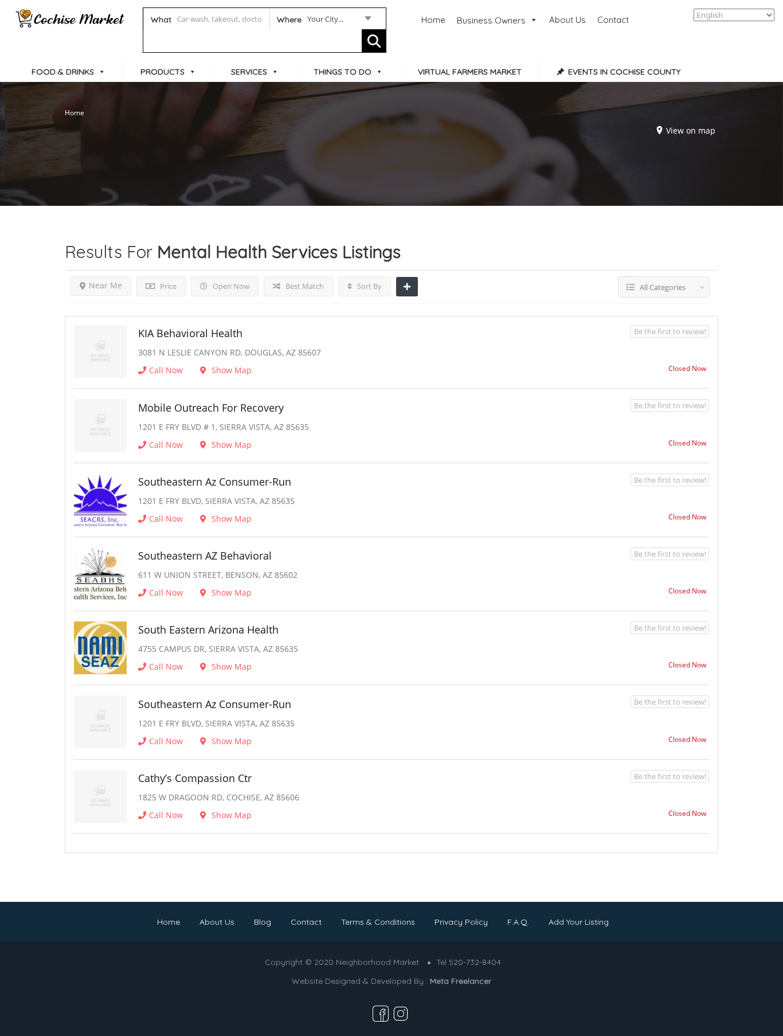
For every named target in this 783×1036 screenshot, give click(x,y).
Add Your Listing (579, 922)
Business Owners (491, 20)
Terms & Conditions (378, 922)
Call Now (166, 370)
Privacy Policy (461, 922)
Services (249, 72)
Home (433, 19)
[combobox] (323, 21)
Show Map (230, 370)
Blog (262, 922)
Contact (613, 19)
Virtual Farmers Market (470, 72)
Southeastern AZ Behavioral (205, 555)
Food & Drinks (63, 72)
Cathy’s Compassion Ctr (195, 778)
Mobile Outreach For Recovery (211, 408)
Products (162, 72)
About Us (567, 19)
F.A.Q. (518, 922)
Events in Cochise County (624, 72)
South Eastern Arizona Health (208, 629)
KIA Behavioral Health (190, 333)
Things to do (342, 72)
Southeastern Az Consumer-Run (214, 481)
